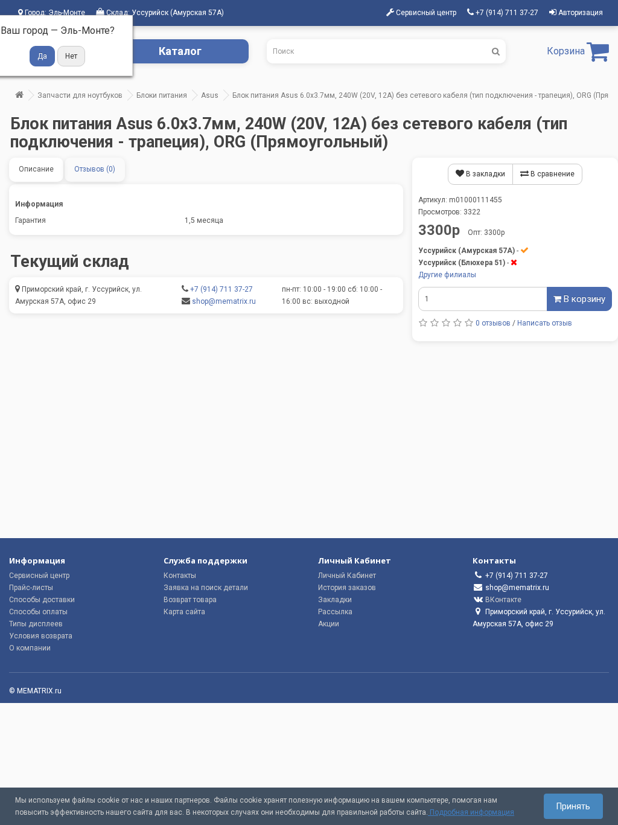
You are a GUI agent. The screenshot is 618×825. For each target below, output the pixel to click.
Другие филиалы (447, 275)
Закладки (335, 599)
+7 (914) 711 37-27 (221, 289)
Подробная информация (471, 812)
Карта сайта (184, 612)
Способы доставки (42, 599)
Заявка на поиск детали (206, 587)
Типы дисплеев (36, 624)
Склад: (164, 12)
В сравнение (552, 174)
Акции (328, 624)
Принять (573, 806)
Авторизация (579, 12)
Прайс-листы (31, 587)
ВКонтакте (503, 599)
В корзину (583, 299)
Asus (209, 95)
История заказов (347, 587)
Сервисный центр (39, 575)
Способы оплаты (38, 612)
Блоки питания (161, 95)
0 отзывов (493, 323)
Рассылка (335, 612)
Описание (36, 169)
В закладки (484, 174)
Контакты (180, 575)
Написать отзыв (544, 323)
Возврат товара (190, 599)
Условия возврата (40, 636)
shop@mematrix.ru (224, 301)
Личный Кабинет (347, 575)
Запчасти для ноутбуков (80, 95)
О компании (30, 648)
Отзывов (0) (94, 169)
